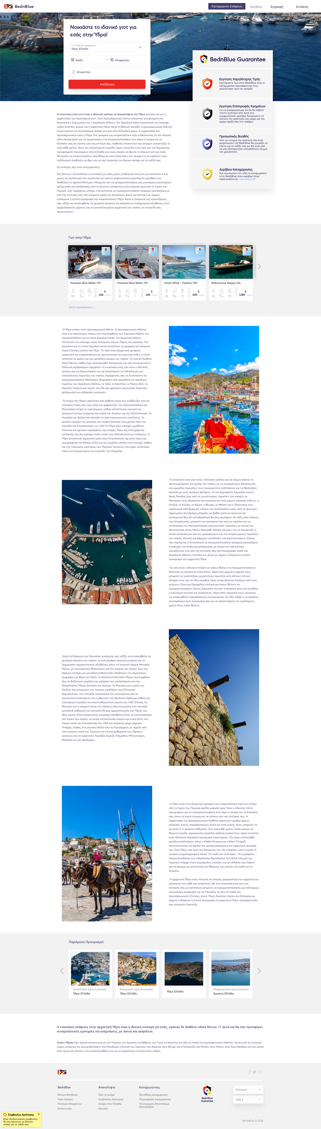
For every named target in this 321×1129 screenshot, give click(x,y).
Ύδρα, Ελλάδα (89, 991)
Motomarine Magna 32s (226, 283)
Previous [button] (62, 970)
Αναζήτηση (107, 84)
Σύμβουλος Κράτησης (110, 1099)
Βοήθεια (256, 7)
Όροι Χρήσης (65, 1099)
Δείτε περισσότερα (81, 307)
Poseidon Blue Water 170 (85, 283)
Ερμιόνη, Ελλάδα (231, 991)
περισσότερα (246, 179)
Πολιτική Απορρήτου (69, 1103)
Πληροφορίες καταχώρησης (155, 1099)
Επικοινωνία (65, 1108)
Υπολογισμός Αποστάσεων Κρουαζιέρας (154, 1105)
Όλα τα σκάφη (106, 1094)
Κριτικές (103, 1108)
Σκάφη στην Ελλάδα (110, 1103)
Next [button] (258, 266)
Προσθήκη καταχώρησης (153, 1094)
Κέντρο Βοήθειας (67, 1094)
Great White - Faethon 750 (180, 283)
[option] (90, 272)
